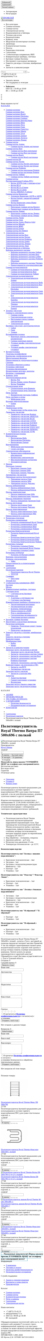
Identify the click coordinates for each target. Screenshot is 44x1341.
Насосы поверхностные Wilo (23, 494)
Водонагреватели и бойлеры (18, 248)
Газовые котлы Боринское (17, 194)
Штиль (9, 587)
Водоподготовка (13, 352)
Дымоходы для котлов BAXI (23, 419)
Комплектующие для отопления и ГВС (22, 665)
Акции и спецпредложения (17, 1280)
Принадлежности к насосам (17, 516)
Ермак (13, 403)
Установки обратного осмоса (18, 365)
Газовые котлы (12, 142)
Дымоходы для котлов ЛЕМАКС (24, 429)
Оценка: (4, 1009)
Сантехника (11, 568)
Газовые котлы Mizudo (15, 224)
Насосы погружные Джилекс (23, 507)
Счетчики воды (12, 591)
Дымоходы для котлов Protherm (24, 425)
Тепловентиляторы (19, 462)
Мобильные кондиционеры (22, 447)
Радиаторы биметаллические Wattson (26, 542)
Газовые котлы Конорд (15, 205)
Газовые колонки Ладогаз (16, 138)
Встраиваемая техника (15, 334)
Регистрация (11, 14)
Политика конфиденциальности (19, 1270)
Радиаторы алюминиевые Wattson (25, 529)
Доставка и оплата (13, 1267)
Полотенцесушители (14, 570)
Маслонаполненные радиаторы (24, 460)
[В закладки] (14, 1123)
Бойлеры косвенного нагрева (18, 250)
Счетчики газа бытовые (21, 600)
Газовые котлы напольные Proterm (25, 170)
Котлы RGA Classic (19, 190)
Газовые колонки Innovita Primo (19, 121)
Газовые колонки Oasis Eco (17, 129)
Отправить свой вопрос (10, 1064)
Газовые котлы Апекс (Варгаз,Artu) (20, 222)
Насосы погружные (14, 503)
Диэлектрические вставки (22, 607)
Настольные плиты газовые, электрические (22, 320)
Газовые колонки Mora (15, 123)
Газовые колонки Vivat (15, 133)
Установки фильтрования (16, 369)
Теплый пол (11, 581)
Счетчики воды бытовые (21, 594)
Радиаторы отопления (15, 518)
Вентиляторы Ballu (19, 438)
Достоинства (6, 972)
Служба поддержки (9, 1276)
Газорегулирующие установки (23, 680)
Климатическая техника (16, 434)
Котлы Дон (15, 380)
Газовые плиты (17, 315)
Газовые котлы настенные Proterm (25, 172)
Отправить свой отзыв (10, 1021)
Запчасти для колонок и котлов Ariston (27, 654)
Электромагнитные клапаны (23, 617)
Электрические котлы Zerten (18, 241)
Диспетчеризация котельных (23, 604)
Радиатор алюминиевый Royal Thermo (27, 522)
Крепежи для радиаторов (16, 557)
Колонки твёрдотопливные (17, 401)
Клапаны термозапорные (21, 609)
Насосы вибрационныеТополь (23, 490)
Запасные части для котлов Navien (25, 652)
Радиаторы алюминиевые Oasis (24, 524)
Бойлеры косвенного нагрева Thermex (27, 263)
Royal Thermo (6, 747)
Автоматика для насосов (16, 475)
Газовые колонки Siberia (16, 131)
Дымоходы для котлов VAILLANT (25, 427)
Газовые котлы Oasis (14, 220)
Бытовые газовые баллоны (17, 619)
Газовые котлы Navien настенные (25, 166)
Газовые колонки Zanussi (16, 136)
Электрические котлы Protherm (19, 239)
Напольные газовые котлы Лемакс (25, 213)
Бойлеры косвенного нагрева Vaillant (26, 252)
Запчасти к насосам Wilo (21, 673)
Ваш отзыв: (6, 997)
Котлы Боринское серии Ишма (23, 203)
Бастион (9, 585)
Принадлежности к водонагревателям (26, 265)
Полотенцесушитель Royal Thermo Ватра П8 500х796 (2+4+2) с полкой (19, 1178)
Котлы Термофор (18, 384)
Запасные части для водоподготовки (21, 686)
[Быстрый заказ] (12, 1123)
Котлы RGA (16, 185)
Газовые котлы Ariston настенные (25, 146)
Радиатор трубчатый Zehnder (23, 555)
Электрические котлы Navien (18, 237)
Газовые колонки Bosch (16, 114)
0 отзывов (6, 760)
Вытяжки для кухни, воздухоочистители (23, 326)
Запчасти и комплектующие (17, 648)
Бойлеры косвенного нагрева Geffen (26, 257)
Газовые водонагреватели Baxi (23, 272)
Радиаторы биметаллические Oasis (25, 537)
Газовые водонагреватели (16, 267)
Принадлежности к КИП (21, 611)
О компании (11, 1265)
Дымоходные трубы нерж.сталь (24, 410)
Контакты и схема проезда (17, 1282)
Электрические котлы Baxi (17, 235)
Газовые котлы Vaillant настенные (25, 177)
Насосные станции (14, 466)
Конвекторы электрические (22, 457)
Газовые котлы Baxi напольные (24, 151)
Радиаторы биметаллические (18, 531)
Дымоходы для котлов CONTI (23, 421)
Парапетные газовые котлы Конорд (25, 209)
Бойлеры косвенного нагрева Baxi (25, 254)
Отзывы (10, 781)
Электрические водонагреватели (19, 276)
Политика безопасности (21, 703)
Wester (13, 645)
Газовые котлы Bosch (15, 155)
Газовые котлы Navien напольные (25, 164)
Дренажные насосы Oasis (21, 479)
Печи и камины (12, 1299)
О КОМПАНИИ (13, 701)
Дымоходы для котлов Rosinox (23, 414)
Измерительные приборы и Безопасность (23, 602)
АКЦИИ (9, 695)
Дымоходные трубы (14, 408)
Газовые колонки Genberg (16, 118)
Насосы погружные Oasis (21, 505)
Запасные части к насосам (17, 671)
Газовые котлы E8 (13, 159)
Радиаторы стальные (14, 544)
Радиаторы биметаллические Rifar (25, 540)
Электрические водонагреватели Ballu (27, 283)
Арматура (10, 676)
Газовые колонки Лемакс (16, 140)
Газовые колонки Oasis (15, 127)
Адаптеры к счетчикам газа (22, 598)
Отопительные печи (14, 386)
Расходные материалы (15, 624)
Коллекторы (16, 682)
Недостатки (6, 984)
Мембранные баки (13, 641)
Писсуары (15, 578)
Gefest (13, 328)
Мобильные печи (18, 399)
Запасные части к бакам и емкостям (21, 684)
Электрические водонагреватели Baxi (26, 285)
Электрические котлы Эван (17, 246)
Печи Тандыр (11, 393)
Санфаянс (10, 576)
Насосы (9, 464)
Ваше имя (5, 1034)
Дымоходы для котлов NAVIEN (24, 423)
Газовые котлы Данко (15, 218)
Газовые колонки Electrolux (17, 116)
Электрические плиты (20, 324)
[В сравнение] (17, 1123)
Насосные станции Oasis (21, 468)
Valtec (13, 561)
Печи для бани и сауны (15, 397)
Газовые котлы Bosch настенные (24, 157)
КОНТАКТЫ (11, 708)
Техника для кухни (14, 311)
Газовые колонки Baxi (15, 112)
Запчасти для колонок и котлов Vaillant (27, 663)
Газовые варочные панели (22, 341)
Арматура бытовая (18, 678)
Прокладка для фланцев (21, 630)
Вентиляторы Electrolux (20, 440)
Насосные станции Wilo (21, 470)
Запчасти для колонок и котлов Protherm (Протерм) (24, 659)
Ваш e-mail (5, 1038)
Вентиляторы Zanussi (19, 442)
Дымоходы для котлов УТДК (23, 432)
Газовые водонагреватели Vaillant (25, 274)
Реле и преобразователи (21, 613)
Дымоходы (10, 406)
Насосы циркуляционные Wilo (23, 514)
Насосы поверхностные (16, 492)
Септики (9, 362)
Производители (12, 1284)
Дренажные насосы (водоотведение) (21, 477)
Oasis (13, 330)
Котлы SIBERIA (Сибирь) (21, 192)
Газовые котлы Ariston (15, 144)
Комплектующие (13, 639)
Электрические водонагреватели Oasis (27, 291)
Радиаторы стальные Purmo (22, 546)
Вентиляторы (11, 436)
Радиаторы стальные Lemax (22, 550)
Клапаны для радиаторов (16, 559)
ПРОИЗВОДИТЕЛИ (14, 697)
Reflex (13, 643)
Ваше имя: (5, 967)
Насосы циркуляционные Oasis (24, 511)
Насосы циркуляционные (16, 509)
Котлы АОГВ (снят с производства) (25, 183)
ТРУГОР (14, 574)
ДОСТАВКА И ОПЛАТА (16, 699)
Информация (6, 1261)
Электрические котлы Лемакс (18, 244)
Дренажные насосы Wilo (21, 481)
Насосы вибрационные (15, 486)
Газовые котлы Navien (15, 162)
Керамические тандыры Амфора (24, 395)
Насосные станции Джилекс (22, 473)
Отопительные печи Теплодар (23, 391)
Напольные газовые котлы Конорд (25, 207)
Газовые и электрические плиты (19, 313)
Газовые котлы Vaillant (15, 175)
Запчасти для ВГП (18, 667)
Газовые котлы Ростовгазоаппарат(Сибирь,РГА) (19, 180)
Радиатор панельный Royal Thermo (25, 548)
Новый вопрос (7, 1031)
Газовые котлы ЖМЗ (14, 226)
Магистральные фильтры (16, 358)
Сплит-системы (17, 449)
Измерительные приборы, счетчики (21, 589)
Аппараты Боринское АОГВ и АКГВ (26, 196)
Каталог (4, 1288)
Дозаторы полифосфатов (16, 354)
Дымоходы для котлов (15, 412)
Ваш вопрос (6, 1043)
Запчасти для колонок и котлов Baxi (26, 656)
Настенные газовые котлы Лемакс (25, 216)
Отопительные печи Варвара (23, 388)
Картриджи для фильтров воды (19, 356)
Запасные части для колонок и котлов (21, 650)
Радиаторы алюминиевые (16, 520)
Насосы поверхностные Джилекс (24, 496)
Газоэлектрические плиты (22, 317)
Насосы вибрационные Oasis (23, 488)
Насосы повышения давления (18, 499)
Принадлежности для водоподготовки (22, 360)
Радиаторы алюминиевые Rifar (24, 527)
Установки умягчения (15, 367)
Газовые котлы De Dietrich (17, 231)
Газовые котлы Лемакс (15, 211)
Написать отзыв (8, 965)
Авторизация (11, 11)
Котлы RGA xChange (19, 187)
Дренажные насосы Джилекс (23, 483)
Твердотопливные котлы (16, 378)
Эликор (14, 332)
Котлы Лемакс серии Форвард (23, 382)
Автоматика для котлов (20, 669)
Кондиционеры (12, 445)
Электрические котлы (15, 233)
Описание (10, 779)
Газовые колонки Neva (15, 125)
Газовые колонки (13, 110)
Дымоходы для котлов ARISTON (24, 416)
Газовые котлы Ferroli (15, 229)
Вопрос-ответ (11, 784)
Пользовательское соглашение (23, 705)
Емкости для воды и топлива (18, 637)
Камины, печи (12, 375)
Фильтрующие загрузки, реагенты (20, 371)
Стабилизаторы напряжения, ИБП (20, 583)
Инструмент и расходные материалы (21, 622)
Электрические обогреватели (18, 451)
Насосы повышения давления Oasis (25, 501)
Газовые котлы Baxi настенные (24, 153)
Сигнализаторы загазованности (24, 615)
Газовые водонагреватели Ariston (24, 270)
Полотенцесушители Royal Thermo (25, 572)
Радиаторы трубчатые (15, 553)
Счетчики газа (12, 596)
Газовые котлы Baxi (14, 149)
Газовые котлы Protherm (16, 168)
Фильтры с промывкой (15, 373)
